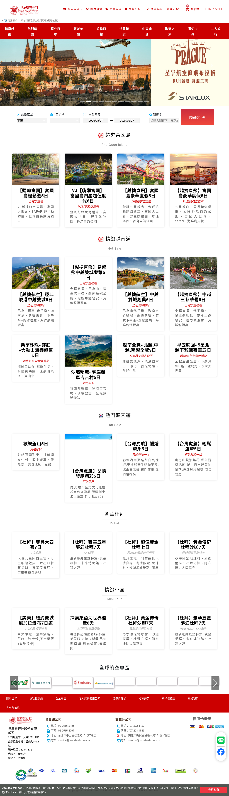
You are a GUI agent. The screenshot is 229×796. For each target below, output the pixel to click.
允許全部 (214, 790)
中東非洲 (147, 31)
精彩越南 (9, 31)
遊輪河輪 (101, 31)
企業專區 (115, 9)
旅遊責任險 (119, 730)
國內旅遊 (96, 9)
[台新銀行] (196, 769)
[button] (17, 65)
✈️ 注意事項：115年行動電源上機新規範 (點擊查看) (31, 20)
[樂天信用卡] (214, 775)
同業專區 (156, 9)
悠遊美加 (78, 31)
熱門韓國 (32, 31)
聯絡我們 (193, 730)
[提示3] (210, 758)
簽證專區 (74, 9)
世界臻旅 (124, 31)
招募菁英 (144, 730)
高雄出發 (135, 9)
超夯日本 (55, 31)
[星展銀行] (196, 775)
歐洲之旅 (170, 31)
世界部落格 (13, 740)
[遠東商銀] (214, 769)
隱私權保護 (36, 730)
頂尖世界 (193, 31)
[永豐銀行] (214, 763)
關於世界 (11, 730)
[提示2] (200, 758)
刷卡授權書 (168, 730)
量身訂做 (173, 9)
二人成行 (216, 31)
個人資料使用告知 (89, 730)
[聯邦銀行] (196, 763)
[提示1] (191, 758)
